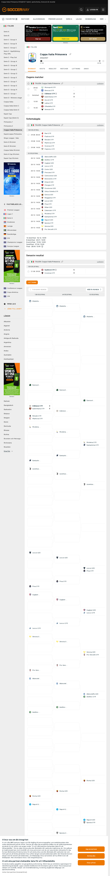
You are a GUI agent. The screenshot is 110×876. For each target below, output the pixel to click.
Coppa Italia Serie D (11, 110)
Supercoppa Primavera (13, 134)
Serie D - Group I (10, 94)
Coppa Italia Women (12, 150)
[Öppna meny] (103, 9)
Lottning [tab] (32, 282)
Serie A (6, 32)
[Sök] (81, 9)
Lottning (76, 69)
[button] (103, 61)
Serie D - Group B (10, 65)
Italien (33, 47)
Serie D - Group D (10, 73)
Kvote (42, 69)
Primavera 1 (8, 122)
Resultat (52, 69)
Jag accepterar (91, 849)
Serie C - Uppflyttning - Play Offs (12, 52)
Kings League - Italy (11, 138)
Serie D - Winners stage (13, 98)
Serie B (6, 36)
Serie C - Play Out (10, 57)
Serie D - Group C (10, 69)
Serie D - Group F (10, 82)
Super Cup (8, 114)
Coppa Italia (8, 102)
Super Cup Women (11, 158)
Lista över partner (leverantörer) (14, 872)
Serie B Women (10, 146)
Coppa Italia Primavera (13, 130)
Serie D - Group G (10, 86)
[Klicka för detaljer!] (65, 89)
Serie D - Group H (10, 90)
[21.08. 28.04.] (72, 61)
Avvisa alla (91, 856)
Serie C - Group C (10, 48)
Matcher (64, 69)
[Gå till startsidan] (20, 10)
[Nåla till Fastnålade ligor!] (70, 54)
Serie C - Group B (10, 44)
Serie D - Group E (10, 77)
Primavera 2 (8, 126)
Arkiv (86, 69)
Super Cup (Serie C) (11, 118)
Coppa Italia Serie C (11, 106)
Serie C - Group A (10, 40)
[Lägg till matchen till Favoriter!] (28, 89)
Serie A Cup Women (11, 154)
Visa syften (91, 863)
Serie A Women (10, 142)
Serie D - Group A (10, 61)
